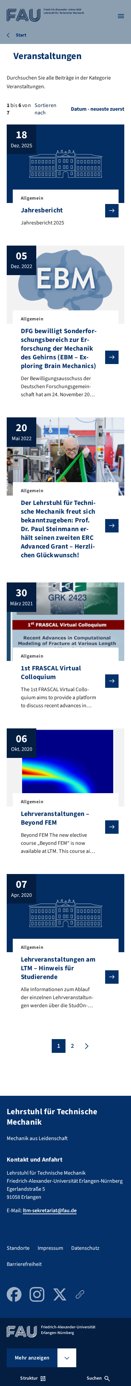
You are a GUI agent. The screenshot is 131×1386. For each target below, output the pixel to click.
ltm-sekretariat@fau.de (50, 1210)
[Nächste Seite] (86, 1046)
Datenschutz (85, 1248)
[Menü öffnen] (121, 16)
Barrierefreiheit (24, 1264)
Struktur (29, 1378)
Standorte (18, 1248)
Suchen (94, 1378)
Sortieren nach (45, 109)
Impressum (50, 1248)
